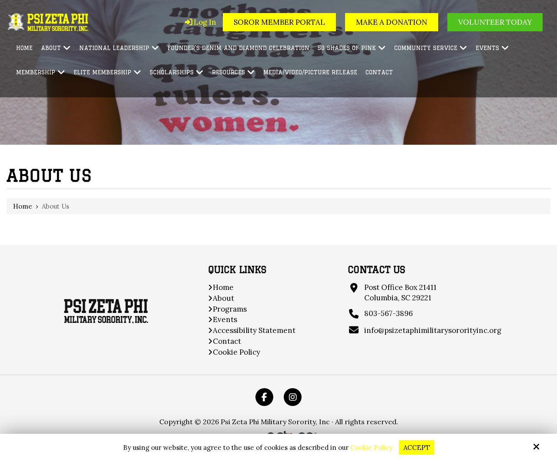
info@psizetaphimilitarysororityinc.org (432, 330)
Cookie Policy (371, 448)
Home (22, 206)
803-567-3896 (388, 313)
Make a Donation (391, 22)
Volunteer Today (495, 22)
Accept (416, 447)
